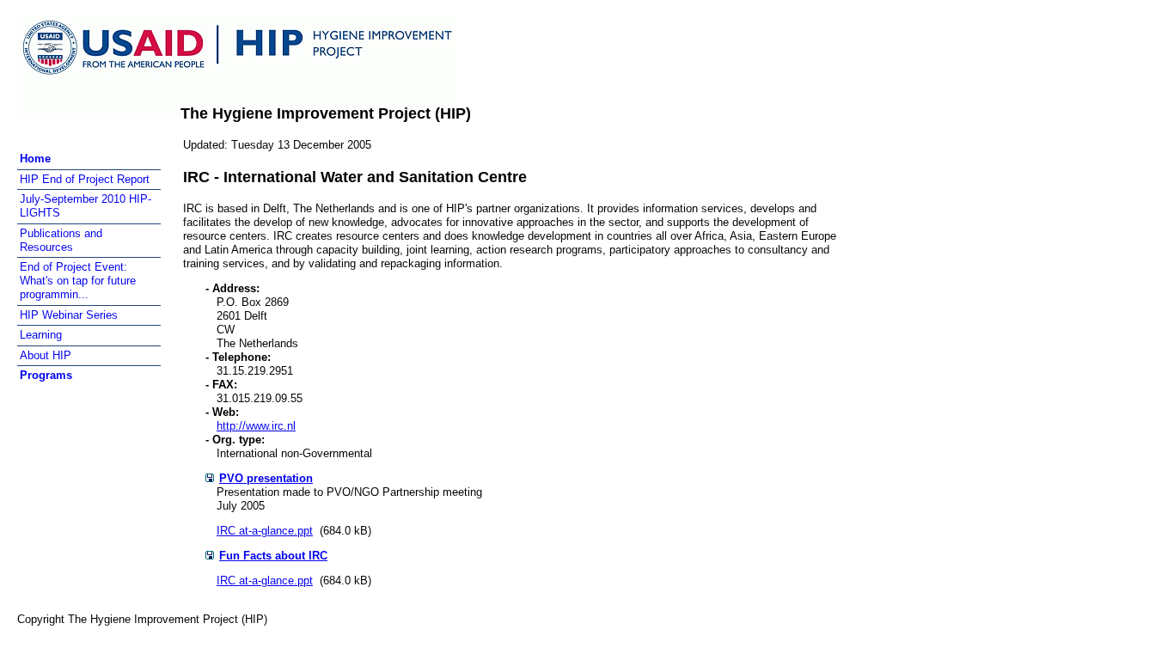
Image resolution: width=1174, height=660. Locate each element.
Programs (46, 375)
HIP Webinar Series (69, 315)
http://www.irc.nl (256, 425)
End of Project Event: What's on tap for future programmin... (78, 280)
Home (35, 158)
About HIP (45, 355)
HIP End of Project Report (85, 179)
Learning (41, 334)
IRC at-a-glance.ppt (265, 530)
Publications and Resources (61, 240)
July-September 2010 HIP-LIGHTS (85, 205)
